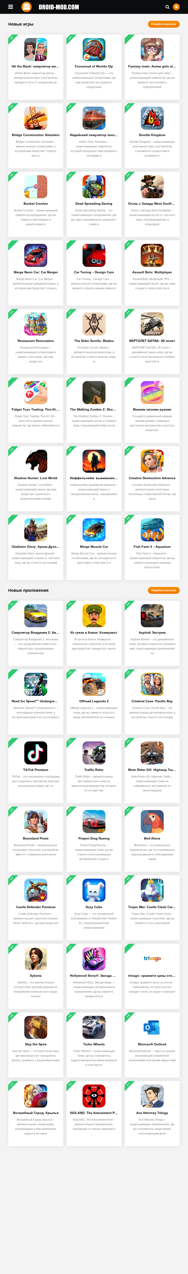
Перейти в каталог (163, 24)
